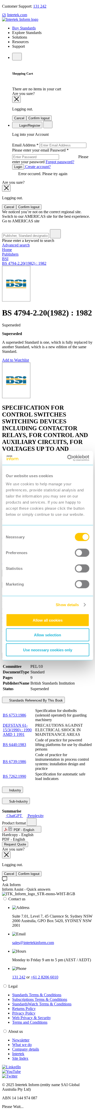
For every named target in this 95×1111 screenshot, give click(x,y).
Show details (67, 605)
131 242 (39, 6)
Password (50, 156)
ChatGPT (14, 816)
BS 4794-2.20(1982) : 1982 (24, 263)
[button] (21, 829)
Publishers (10, 254)
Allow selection (47, 635)
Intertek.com (17, 15)
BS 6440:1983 (14, 744)
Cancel (19, 118)
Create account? (37, 166)
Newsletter (20, 1040)
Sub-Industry (18, 801)
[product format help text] (31, 822)
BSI (5, 259)
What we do (22, 1044)
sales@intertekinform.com (33, 942)
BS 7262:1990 (14, 776)
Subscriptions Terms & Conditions (39, 999)
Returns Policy (24, 1008)
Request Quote (15, 844)
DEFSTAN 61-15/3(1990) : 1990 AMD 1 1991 (17, 730)
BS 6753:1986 (14, 715)
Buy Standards (24, 28)
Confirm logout (39, 118)
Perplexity (35, 816)
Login (18, 167)
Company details (25, 1049)
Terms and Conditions (29, 1022)
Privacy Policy (23, 1013)
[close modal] (16, 99)
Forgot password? (60, 162)
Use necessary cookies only (47, 650)
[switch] (82, 553)
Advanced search (16, 245)
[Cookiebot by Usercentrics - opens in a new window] (67, 458)
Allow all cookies (48, 620)
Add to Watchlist (15, 360)
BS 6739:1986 (14, 761)
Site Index (20, 1058)
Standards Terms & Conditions (36, 995)
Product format (14, 823)
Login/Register (29, 125)
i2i (4, 15)
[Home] (20, 19)
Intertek (18, 1054)
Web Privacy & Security (31, 1018)
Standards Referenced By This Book (35, 700)
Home (7, 249)
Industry (14, 790)
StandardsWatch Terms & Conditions (41, 1004)
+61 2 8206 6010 (44, 977)
